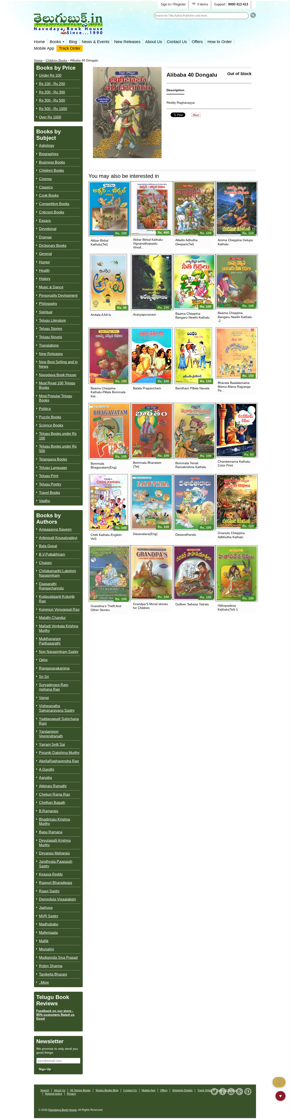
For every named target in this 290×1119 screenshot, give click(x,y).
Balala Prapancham (147, 388)
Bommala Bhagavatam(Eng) (104, 465)
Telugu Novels (50, 337)
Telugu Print (48, 476)
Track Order (69, 48)
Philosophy (48, 304)
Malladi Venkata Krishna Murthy (58, 628)
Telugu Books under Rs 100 (58, 436)
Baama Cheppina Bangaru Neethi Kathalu (192, 315)
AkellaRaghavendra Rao (59, 761)
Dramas (45, 237)
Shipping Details (182, 1090)
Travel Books (49, 493)
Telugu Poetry (50, 484)
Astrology (46, 145)
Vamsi (44, 698)
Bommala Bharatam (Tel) (147, 464)
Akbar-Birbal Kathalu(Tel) (99, 242)
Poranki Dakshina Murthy (59, 753)
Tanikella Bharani (53, 974)
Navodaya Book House (57, 375)
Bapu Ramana (50, 832)
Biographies (48, 154)
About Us (153, 41)
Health (44, 270)
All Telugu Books (80, 1090)
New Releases (127, 41)
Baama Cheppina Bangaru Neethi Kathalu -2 (235, 316)
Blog (73, 41)
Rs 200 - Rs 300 (52, 92)
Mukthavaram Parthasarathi (50, 641)
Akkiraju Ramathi (53, 786)
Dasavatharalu (185, 534)
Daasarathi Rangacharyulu (51, 586)
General (45, 254)
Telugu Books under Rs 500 (58, 448)
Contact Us (177, 41)
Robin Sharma (50, 966)
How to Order (220, 41)
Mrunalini (46, 949)
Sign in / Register (173, 4)
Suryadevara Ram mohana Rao (53, 687)
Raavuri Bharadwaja (55, 883)
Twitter (214, 1091)
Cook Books (49, 195)
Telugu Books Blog (106, 1090)
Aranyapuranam (144, 314)
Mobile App (44, 48)
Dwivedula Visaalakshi (57, 899)
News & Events (95, 41)
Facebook (222, 1091)
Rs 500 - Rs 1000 (53, 109)
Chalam (45, 563)
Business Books (52, 162)
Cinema (45, 179)
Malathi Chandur (52, 618)
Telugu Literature (52, 320)
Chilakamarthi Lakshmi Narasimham (57, 573)
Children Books (56, 60)
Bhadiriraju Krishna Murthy (54, 821)
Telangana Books (53, 459)
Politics (45, 409)
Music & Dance (51, 287)
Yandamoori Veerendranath (51, 734)
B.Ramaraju (48, 811)
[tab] (175, 91)
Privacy (71, 1093)
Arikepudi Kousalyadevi (58, 538)
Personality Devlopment (58, 295)
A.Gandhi (46, 769)
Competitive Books (54, 204)
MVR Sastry (48, 916)
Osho (43, 660)
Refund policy (53, 1093)
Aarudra (45, 778)
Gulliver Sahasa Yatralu (192, 604)
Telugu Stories (50, 329)
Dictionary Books (52, 246)
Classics (46, 187)
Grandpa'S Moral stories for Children (150, 606)
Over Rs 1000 (50, 117)
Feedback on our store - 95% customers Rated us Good (55, 1014)
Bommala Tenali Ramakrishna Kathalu (190, 465)
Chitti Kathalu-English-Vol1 (106, 536)
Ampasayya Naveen (55, 529)
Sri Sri (44, 677)
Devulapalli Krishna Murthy (55, 843)
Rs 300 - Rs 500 (52, 100)
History (44, 279)
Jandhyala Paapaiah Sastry (55, 864)
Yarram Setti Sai (52, 744)
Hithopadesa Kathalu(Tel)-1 (228, 607)
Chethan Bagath (52, 803)
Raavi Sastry (49, 891)
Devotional (47, 229)
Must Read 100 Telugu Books (57, 385)
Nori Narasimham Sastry (58, 652)
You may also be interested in (123, 176)
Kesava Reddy (51, 874)
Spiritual (45, 312)
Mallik (43, 941)
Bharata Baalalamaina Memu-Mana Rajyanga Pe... (234, 386)
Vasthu (44, 501)
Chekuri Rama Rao (54, 794)
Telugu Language (53, 468)
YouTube (231, 1091)
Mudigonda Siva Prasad (58, 957)
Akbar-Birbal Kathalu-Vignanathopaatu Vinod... (148, 243)
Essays (45, 221)
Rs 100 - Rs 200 (52, 84)
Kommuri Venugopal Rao (59, 609)
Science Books (51, 425)
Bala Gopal (48, 546)
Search (44, 1090)
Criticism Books (51, 212)
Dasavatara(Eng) (145, 534)
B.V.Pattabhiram (52, 554)
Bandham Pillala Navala (192, 388)
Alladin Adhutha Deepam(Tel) (186, 242)
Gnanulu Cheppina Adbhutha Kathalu (231, 535)
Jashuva (46, 908)
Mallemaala (48, 933)
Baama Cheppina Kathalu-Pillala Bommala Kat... (108, 392)
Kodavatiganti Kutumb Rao (57, 599)
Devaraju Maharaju (54, 853)
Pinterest (247, 1091)
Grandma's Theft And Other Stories (106, 608)
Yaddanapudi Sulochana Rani (59, 721)
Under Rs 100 (50, 75)
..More (44, 982)
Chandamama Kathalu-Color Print (234, 463)
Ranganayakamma (54, 668)
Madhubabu (48, 924)
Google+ (239, 1091)
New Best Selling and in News (58, 364)
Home (39, 41)
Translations (49, 345)
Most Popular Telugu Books (55, 398)
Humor (44, 262)
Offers (197, 41)
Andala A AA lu (101, 315)
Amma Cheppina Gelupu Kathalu (235, 242)
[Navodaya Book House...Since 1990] (68, 31)
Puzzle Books (50, 417)
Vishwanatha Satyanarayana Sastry (57, 708)
